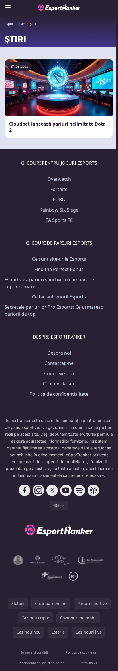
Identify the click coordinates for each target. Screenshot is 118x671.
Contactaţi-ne (59, 363)
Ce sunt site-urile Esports (59, 259)
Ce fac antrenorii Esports (59, 297)
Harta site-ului (90, 663)
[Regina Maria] (37, 560)
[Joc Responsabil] (90, 560)
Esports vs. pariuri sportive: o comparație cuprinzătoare (49, 283)
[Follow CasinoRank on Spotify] (79, 490)
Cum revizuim (59, 373)
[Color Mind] (61, 560)
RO (56, 505)
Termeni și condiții (34, 652)
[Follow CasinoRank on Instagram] (38, 490)
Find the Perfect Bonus (59, 269)
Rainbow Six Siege (59, 210)
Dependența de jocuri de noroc (40, 663)
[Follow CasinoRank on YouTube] (66, 490)
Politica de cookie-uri (81, 652)
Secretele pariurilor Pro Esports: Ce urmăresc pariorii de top (54, 310)
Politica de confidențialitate (59, 394)
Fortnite (59, 189)
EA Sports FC (59, 220)
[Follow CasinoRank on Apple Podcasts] (93, 490)
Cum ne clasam (59, 384)
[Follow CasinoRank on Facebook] (24, 490)
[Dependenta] (51, 576)
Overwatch (59, 179)
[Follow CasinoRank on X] (52, 490)
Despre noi (59, 353)
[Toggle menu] (8, 7)
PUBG (59, 199)
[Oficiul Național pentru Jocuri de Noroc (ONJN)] (18, 560)
